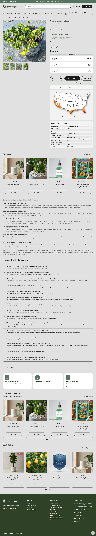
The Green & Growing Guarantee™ (56, 508)
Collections (10, 17)
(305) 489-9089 (71, 386)
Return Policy (54, 511)
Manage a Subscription (56, 517)
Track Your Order (31, 505)
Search (29, 503)
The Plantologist (31, 509)
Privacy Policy (54, 503)
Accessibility (53, 513)
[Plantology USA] (10, 6)
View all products (87, 154)
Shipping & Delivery (55, 515)
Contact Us (77, 521)
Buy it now (87, 78)
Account (77, 6)
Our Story (29, 507)
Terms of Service (55, 505)
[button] (87, 6)
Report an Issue (54, 520)
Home (4, 17)
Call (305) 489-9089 (80, 87)
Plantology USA (17, 533)
